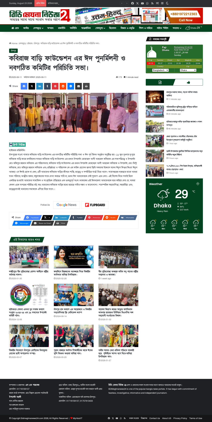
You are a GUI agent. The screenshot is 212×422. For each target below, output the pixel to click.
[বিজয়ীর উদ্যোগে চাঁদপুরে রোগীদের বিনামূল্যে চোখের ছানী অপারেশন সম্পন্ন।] (29, 336)
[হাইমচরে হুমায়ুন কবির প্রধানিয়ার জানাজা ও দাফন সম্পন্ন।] (155, 126)
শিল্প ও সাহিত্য (145, 28)
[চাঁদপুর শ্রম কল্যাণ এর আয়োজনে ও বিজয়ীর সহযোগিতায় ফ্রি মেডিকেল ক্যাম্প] (74, 295)
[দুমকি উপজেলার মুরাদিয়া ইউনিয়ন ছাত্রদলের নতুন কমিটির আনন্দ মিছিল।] (155, 156)
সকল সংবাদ (134, 418)
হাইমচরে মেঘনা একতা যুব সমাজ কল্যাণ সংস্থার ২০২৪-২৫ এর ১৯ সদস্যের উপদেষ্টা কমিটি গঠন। (28, 312)
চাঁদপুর (36, 43)
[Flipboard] (95, 205)
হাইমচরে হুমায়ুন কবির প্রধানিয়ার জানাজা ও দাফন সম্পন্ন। (70, 3)
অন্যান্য (176, 28)
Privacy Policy (180, 418)
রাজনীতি (61, 28)
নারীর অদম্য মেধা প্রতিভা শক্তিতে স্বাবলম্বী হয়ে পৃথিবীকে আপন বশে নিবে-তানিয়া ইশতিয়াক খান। (116, 353)
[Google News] (66, 205)
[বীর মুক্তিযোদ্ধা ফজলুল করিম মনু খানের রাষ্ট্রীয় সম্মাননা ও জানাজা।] (118, 257)
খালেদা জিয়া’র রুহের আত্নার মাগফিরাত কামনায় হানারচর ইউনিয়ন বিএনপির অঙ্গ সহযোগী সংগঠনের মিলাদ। (116, 312)
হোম (16, 28)
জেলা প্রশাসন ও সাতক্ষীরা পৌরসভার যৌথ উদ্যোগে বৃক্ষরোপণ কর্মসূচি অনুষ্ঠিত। (181, 138)
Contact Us (154, 418)
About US (166, 418)
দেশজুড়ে (37, 28)
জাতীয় (26, 28)
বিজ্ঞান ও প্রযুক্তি (127, 28)
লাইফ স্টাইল (162, 28)
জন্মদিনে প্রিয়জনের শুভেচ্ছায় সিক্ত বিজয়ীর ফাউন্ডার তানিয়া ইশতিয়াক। (72, 273)
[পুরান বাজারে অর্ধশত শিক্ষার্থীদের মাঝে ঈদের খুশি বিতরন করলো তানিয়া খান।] (74, 336)
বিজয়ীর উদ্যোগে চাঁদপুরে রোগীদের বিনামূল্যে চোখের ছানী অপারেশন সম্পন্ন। (28, 352)
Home (14, 43)
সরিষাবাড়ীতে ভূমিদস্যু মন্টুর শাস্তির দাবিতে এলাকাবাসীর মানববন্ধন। (181, 108)
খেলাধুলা (99, 28)
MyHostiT (77, 418)
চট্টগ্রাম (29, 43)
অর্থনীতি (73, 28)
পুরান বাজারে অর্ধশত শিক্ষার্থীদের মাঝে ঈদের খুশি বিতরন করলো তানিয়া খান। (73, 352)
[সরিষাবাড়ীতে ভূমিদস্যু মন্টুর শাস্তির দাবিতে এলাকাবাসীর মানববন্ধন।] (155, 111)
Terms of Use (195, 418)
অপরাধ (50, 28)
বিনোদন (112, 28)
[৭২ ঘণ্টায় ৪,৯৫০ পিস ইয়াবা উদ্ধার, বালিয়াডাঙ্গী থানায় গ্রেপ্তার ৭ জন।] (155, 170)
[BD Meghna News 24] (39, 15)
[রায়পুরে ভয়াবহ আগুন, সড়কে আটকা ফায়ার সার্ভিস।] (155, 97)
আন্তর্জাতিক (86, 28)
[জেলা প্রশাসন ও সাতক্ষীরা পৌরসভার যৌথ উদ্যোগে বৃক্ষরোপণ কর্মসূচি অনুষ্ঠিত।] (155, 141)
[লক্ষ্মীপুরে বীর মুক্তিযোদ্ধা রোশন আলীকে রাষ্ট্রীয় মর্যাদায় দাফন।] (29, 257)
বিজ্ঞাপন (144, 418)
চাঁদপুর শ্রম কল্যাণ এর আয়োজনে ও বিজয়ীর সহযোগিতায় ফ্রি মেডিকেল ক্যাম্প (73, 311)
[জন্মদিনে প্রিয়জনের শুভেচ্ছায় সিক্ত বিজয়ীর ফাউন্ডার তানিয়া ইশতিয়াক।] (74, 257)
